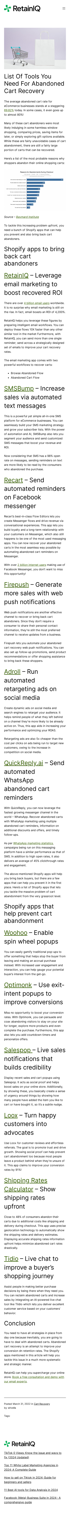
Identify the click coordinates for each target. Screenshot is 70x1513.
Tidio (11, 1258)
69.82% (9, 110)
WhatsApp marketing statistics (33, 843)
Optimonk (18, 985)
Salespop (18, 1050)
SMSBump (19, 388)
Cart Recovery (42, 1403)
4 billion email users (36, 303)
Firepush (16, 584)
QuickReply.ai (23, 763)
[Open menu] (64, 8)
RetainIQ (16, 275)
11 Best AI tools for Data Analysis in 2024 (31, 1490)
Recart (13, 480)
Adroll (12, 671)
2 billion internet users (32, 565)
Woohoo (15, 932)
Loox (11, 1115)
